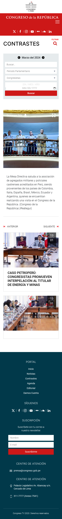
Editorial (31, 388)
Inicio (31, 369)
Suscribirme (31, 451)
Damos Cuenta (31, 393)
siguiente (49, 226)
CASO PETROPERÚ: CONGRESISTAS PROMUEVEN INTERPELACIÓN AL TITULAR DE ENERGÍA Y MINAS (30, 279)
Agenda (31, 383)
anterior (12, 226)
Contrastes (31, 378)
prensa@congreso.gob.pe (27, 470)
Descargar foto (14, 115)
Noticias (31, 373)
